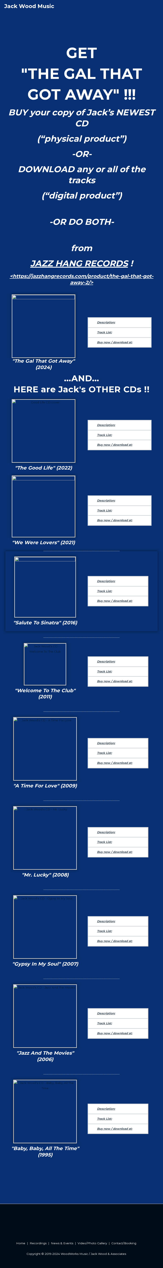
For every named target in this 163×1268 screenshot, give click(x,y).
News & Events (62, 1243)
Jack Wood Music (29, 6)
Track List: (104, 332)
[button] (119, 322)
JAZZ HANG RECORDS (79, 263)
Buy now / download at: (114, 342)
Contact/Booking (123, 1243)
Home (20, 1243)
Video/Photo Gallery (92, 1243)
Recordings (38, 1243)
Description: (106, 322)
